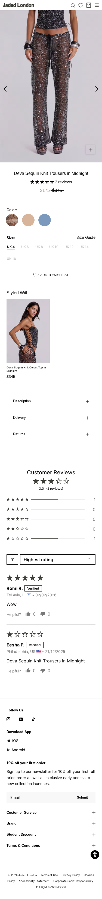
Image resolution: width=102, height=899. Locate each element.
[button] (42, 181)
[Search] (72, 5)
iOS (15, 740)
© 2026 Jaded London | (23, 875)
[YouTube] (21, 719)
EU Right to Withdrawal (51, 887)
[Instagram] (8, 719)
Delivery (19, 418)
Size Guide (85, 237)
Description (22, 401)
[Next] (96, 88)
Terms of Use (49, 875)
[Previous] (5, 88)
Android (18, 749)
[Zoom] (90, 149)
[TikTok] (33, 719)
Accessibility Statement (34, 880)
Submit (82, 797)
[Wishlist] (81, 5)
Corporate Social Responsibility (73, 880)
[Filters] (12, 559)
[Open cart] (88, 5)
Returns (19, 434)
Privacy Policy (71, 875)
